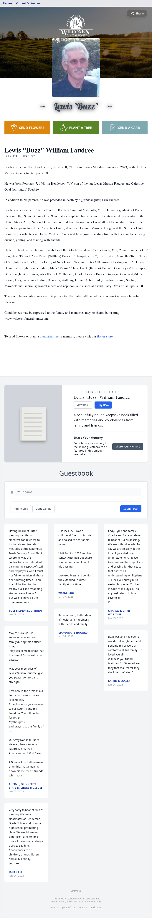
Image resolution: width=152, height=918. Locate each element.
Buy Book (103, 405)
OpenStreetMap (80, 907)
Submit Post (130, 508)
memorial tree (49, 336)
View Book (83, 405)
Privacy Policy (65, 901)
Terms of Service (86, 901)
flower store (105, 336)
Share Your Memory (127, 446)
